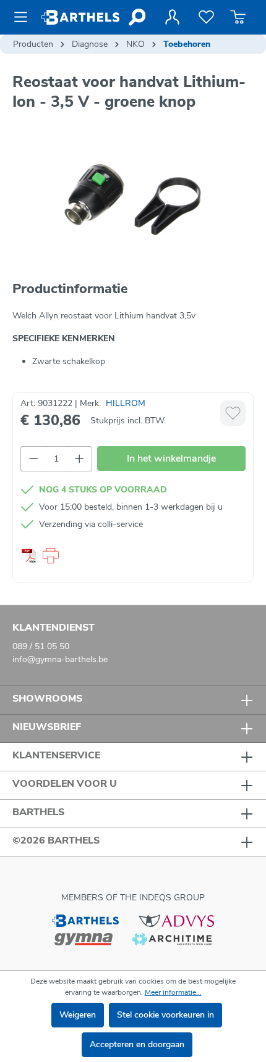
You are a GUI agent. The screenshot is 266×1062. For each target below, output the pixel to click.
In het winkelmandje (171, 458)
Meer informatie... (173, 992)
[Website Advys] (176, 920)
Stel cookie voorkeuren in (165, 1015)
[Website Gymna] (83, 938)
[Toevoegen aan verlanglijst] (233, 413)
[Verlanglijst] (206, 17)
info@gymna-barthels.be (60, 659)
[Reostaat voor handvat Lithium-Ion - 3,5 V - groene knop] (132, 199)
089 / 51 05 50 (40, 646)
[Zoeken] (136, 17)
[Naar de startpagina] (80, 17)
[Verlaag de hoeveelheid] (33, 458)
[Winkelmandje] (238, 17)
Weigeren (77, 1015)
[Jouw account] (172, 17)
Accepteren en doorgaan (137, 1044)
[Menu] (24, 17)
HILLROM (125, 403)
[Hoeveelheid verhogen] (80, 458)
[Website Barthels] (85, 920)
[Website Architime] (172, 938)
